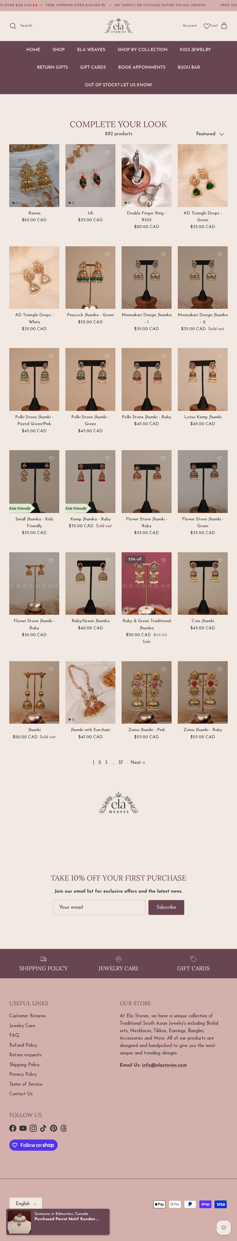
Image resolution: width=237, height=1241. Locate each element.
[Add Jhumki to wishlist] (51, 669)
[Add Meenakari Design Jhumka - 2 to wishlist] (220, 254)
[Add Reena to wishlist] (51, 152)
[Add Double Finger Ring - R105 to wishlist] (163, 152)
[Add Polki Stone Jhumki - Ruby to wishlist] (163, 356)
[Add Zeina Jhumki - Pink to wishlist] (163, 669)
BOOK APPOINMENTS (141, 67)
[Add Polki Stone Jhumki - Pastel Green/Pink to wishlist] (51, 356)
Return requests (25, 1055)
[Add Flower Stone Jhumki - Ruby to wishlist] (163, 458)
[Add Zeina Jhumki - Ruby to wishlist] (220, 669)
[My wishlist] (206, 26)
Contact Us (21, 1094)
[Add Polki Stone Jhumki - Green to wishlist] (107, 356)
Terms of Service (26, 1084)
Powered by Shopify (60, 1220)
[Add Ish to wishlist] (107, 152)
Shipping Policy (24, 1065)
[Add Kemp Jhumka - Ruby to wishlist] (107, 458)
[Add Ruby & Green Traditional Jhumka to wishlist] (163, 560)
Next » (138, 763)
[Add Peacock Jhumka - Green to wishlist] (107, 254)
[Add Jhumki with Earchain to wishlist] (107, 669)
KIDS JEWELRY (195, 50)
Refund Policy (23, 1045)
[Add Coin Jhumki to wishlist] (220, 560)
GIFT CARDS (93, 67)
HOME (33, 50)
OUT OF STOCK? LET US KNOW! (118, 85)
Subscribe (166, 907)
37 (120, 763)
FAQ (14, 1035)
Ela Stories (32, 1220)
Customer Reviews (27, 1016)
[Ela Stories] (118, 26)
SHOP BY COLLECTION (143, 50)
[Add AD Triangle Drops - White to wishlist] (51, 254)
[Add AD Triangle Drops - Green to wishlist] (220, 152)
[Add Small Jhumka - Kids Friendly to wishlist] (51, 458)
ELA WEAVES (91, 50)
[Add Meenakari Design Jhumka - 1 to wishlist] (163, 254)
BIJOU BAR (189, 67)
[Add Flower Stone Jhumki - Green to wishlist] (220, 458)
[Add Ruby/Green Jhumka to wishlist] (107, 560)
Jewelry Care (22, 1026)
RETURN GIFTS (52, 67)
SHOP (58, 50)
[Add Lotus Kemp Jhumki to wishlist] (220, 356)
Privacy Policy (23, 1074)
